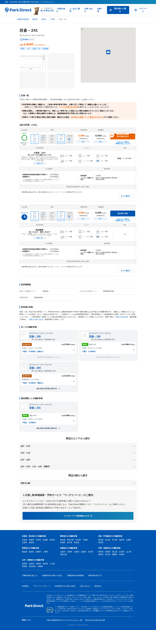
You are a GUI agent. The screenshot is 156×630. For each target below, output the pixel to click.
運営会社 (97, 586)
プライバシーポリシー (41, 586)
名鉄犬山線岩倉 (122, 317)
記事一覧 (99, 10)
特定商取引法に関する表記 (65, 586)
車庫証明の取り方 (95, 575)
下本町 (52, 19)
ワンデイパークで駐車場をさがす (76, 516)
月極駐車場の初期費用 (75, 575)
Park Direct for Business (93, 620)
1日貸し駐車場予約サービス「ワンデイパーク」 (63, 620)
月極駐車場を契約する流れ (52, 575)
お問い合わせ (88, 10)
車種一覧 (40, 163)
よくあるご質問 (75, 10)
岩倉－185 (35, 336)
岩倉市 (43, 19)
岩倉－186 (94, 336)
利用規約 (25, 586)
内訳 (83, 142)
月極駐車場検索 (23, 19)
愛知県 (35, 19)
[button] (78, 446)
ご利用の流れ (61, 10)
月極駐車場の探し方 (29, 575)
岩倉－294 (35, 367)
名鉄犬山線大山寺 (36, 319)
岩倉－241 (35, 407)
